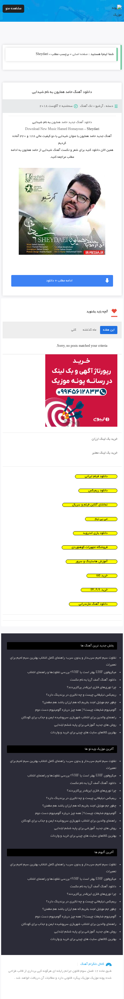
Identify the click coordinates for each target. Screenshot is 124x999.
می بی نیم (101, 519)
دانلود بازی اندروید (95, 533)
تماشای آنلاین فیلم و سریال (90, 505)
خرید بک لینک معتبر (104, 453)
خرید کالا (102, 576)
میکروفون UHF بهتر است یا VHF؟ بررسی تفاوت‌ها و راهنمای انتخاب (71, 672)
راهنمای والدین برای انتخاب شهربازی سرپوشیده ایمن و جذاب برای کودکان (68, 717)
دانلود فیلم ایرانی (96, 476)
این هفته (108, 330)
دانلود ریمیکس (98, 490)
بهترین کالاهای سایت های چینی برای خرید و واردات (83, 732)
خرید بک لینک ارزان (104, 439)
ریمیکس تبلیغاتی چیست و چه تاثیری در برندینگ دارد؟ (81, 695)
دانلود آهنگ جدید (80, 122)
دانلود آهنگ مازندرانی (93, 604)
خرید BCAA (99, 590)
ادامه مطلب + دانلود (59, 281)
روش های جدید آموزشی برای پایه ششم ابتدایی (85, 725)
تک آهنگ (86, 106)
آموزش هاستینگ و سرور (92, 561)
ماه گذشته (89, 330)
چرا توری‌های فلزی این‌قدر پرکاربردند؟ (91, 687)
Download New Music (41, 129)
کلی (73, 330)
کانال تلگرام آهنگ (92, 964)
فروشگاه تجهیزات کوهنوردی (90, 547)
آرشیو (99, 106)
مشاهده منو (13, 8)
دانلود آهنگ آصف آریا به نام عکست (93, 680)
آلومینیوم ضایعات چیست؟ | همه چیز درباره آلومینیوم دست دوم (75, 710)
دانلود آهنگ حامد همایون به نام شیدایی (62, 92)
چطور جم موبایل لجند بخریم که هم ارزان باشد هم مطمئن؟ (79, 702)
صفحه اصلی (80, 54)
